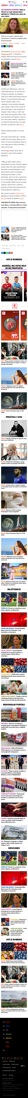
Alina (23, 245)
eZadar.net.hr (18, 1088)
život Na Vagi (12, 245)
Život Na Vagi (5, 245)
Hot (7, 1030)
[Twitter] (5, 46)
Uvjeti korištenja (6, 1064)
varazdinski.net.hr (6, 1086)
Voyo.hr (12, 1080)
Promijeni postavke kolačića (9, 1070)
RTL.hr (19, 59)
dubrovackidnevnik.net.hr (8, 1088)
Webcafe (8, 1038)
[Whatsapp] (7, 46)
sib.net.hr (14, 1084)
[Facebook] (2, 46)
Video (7, 1046)
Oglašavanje (12, 1061)
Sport (8, 1026)
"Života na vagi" (15, 51)
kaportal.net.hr (20, 1084)
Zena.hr (7, 1080)
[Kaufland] (14, 306)
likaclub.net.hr (10, 1090)
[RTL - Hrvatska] (4, 1075)
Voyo (21, 198)
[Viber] (9, 46)
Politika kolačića (15, 1064)
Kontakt (14, 1067)
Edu (7, 150)
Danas (8, 1022)
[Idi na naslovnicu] (13, 3)
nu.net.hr (4, 1090)
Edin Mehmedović (6, 248)
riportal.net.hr (14, 1086)
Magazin (8, 1034)
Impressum (5, 1061)
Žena (7, 1042)
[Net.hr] (11, 1075)
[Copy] (12, 46)
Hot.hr (17, 43)
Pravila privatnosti (7, 1067)
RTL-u (3, 198)
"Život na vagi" (19, 193)
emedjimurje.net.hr (6, 1084)
